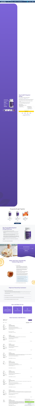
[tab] (27, 322)
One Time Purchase (21, 106)
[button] (27, 1)
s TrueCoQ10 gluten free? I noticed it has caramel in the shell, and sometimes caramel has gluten (14, 297)
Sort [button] (3, 322)
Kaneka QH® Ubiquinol (18, 265)
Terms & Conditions (29, 405)
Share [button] (15, 332)
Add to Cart (26, 111)
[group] (5, 319)
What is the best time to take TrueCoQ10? (9, 295)
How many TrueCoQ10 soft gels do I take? (9, 290)
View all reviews (26, 251)
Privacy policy (26, 405)
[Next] (15, 110)
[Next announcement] (33, 0)
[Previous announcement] (1, 0)
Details (29, 115)
